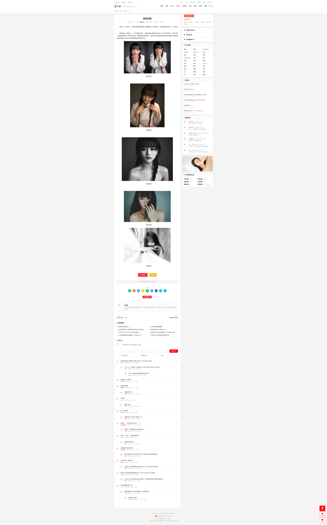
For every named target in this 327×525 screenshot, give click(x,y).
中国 (185, 63)
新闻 (149, 297)
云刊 (122, 437)
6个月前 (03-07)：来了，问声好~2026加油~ (197, 122)
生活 (171, 6)
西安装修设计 (124, 425)
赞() (162, 22)
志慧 (117, 6)
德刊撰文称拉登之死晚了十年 (158, 329)
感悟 (194, 49)
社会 (204, 52)
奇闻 (144, 297)
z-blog (204, 63)
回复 (137, 362)
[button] (211, 163)
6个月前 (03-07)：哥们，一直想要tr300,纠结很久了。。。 (199, 128)
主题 (204, 71)
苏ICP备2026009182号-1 (169, 513)
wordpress (206, 49)
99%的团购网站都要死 (156, 326)
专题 (205, 6)
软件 (194, 60)
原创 (185, 49)
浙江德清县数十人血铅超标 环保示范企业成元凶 (130, 329)
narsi (122, 400)
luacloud (123, 362)
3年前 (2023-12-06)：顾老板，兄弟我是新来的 (198, 139)
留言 (195, 6)
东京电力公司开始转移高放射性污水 (159, 335)
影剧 (194, 63)
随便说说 (125, 11)
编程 (204, 74)
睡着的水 (123, 387)
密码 (200, 6)
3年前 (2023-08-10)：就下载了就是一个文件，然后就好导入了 (199, 151)
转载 (204, 60)
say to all (195, 52)
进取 (185, 60)
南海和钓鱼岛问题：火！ (124, 326)
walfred (122, 474)
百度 (185, 69)
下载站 (198, 2)
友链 (186, 2)
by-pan (186, 52)
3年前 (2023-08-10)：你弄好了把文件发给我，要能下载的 (198, 145)
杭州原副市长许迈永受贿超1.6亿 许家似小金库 (162, 332)
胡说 (204, 57)
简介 (190, 6)
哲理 (204, 66)
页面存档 (192, 2)
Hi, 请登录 (116, 2)
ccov (122, 487)
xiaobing (130, 499)
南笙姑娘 (147, 18)
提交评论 (173, 351)
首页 (161, 6)
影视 (194, 66)
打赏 (153, 275)
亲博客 (122, 412)
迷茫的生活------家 (122, 317)
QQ (185, 74)
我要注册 (123, 2)
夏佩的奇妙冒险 (174, 317)
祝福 (194, 71)
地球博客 (123, 449)
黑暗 (194, 69)
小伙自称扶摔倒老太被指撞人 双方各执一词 (129, 335)
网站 (185, 55)
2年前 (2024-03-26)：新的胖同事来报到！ (199, 134)
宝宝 (166, 6)
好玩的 (185, 6)
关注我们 (209, 2)
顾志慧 (126, 305)
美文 (204, 55)
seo (185, 71)
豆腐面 (122, 381)
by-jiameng (187, 57)
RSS (182, 2)
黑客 (185, 66)
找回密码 (130, 2)
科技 (178, 6)
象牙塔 (122, 462)
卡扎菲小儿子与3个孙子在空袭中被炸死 (128, 332)
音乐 (204, 69)
